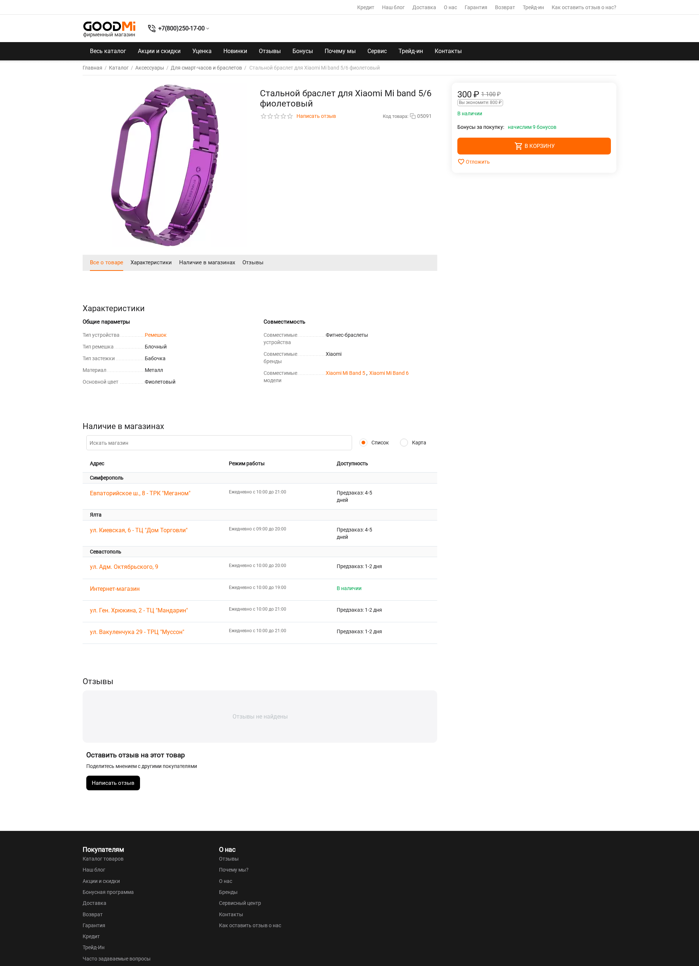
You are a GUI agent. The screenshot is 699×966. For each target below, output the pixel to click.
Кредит (365, 7)
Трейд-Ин (94, 947)
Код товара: (395, 116)
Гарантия (476, 7)
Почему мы (340, 51)
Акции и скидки (159, 51)
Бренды (228, 892)
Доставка (424, 7)
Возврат (505, 7)
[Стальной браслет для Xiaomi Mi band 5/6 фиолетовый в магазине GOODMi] (165, 165)
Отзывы (270, 51)
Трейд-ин (533, 7)
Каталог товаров (103, 859)
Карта (418, 442)
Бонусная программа (108, 892)
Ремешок (156, 335)
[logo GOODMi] (109, 29)
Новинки (235, 51)
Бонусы (302, 51)
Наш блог (393, 7)
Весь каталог (108, 51)
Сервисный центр (240, 903)
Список (379, 442)
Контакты (448, 51)
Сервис (377, 51)
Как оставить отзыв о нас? (584, 7)
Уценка (202, 51)
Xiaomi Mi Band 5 (346, 373)
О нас (450, 7)
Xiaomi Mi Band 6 (389, 373)
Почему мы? (234, 870)
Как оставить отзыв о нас (250, 925)
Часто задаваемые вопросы (117, 959)
